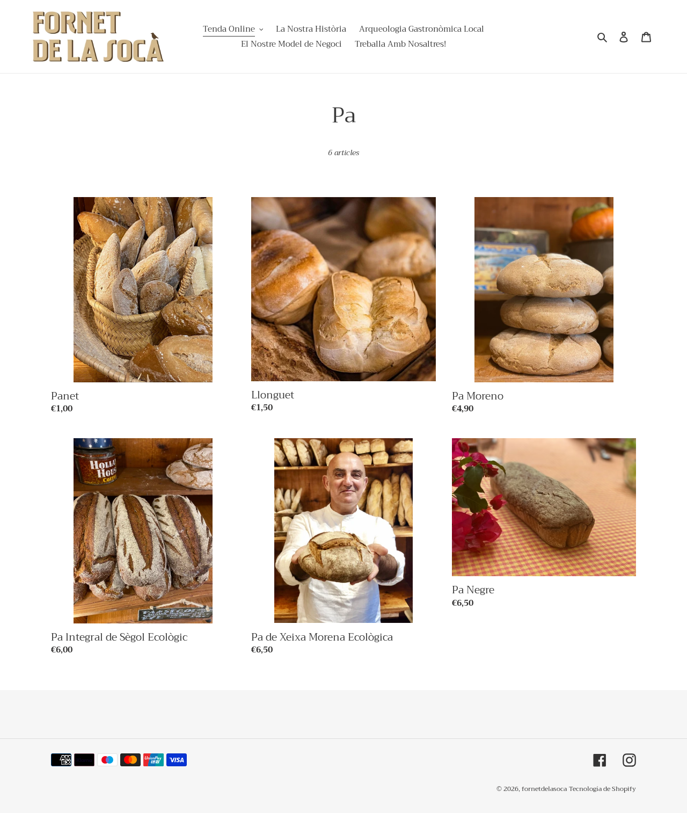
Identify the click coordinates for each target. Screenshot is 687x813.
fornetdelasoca (544, 788)
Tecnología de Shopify (602, 788)
